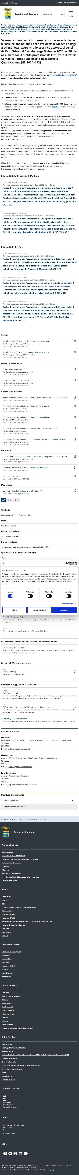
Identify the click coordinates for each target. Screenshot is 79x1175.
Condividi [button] (13, 500)
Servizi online (72, 3)
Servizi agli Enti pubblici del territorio (14, 925)
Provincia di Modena (26, 14)
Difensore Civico (7, 911)
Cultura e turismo (7, 1024)
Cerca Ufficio (7, 1102)
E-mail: (4, 749)
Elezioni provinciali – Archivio (11, 863)
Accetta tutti (64, 610)
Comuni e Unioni (7, 1044)
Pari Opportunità (7, 1007)
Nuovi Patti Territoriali (9, 1062)
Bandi (11, 24)
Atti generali (6, 866)
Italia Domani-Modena (9, 1058)
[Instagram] (15, 1154)
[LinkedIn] (20, 1154)
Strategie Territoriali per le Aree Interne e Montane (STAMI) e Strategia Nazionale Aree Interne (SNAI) (35, 1055)
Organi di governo (7, 852)
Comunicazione (7, 973)
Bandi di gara (6, 962)
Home (3, 24)
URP (64, 3)
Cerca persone (6, 932)
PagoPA (55, 106)
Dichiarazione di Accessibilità (28, 1170)
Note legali (43, 1170)
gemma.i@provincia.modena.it (20, 766)
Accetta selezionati (39, 610)
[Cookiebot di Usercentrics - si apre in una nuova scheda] (68, 563)
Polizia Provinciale (8, 1014)
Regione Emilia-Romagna (10, 3)
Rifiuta (14, 610)
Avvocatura (5, 992)
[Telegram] (26, 1154)
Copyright (52, 1170)
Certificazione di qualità (9, 880)
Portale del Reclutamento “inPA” (63, 75)
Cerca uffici (5, 928)
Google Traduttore (9, 1133)
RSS (4, 1129)
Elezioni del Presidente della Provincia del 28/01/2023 (20, 859)
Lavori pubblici (6, 1003)
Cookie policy (12, 1170)
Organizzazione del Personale (15, 806)
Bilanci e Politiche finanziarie (11, 996)
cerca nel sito (47, 14)
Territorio (5, 1021)
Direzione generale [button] (10, 800)
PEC (4, 1098)
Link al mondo (7, 1127)
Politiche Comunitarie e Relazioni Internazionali (17, 1028)
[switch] (30, 596)
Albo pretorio (6, 955)
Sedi (4, 1096)
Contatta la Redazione (10, 1107)
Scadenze (5, 969)
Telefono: (5, 743)
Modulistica (5, 900)
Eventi (4, 1072)
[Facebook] (5, 1154)
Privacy (4, 1170)
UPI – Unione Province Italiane (12, 1069)
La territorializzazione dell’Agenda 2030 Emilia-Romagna (21, 1065)
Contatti (59, 3)
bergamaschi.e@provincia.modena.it (22, 784)
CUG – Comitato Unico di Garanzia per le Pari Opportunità (21, 877)
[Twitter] (10, 1154)
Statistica (5, 1017)
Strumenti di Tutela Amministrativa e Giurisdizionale (19, 907)
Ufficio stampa (6, 976)
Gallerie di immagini (8, 1080)
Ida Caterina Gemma (9, 755)
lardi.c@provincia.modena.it (19, 749)
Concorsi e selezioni (8, 966)
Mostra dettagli (67, 603)
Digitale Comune (7, 1051)
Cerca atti (5, 936)
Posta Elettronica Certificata (26, 1168)
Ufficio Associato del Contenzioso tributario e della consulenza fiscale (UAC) (27, 921)
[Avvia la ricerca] (61, 14)
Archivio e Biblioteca (8, 914)
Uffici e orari (6, 870)
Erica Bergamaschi (8, 773)
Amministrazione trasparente (11, 952)
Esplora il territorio (8, 1076)
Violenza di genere (8, 1010)
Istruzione (5, 1000)
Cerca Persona (8, 1105)
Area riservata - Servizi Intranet (13, 1125)
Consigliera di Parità (8, 918)
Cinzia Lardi (5, 737)
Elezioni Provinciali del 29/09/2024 (13, 856)
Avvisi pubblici (6, 959)
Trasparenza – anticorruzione (11, 873)
